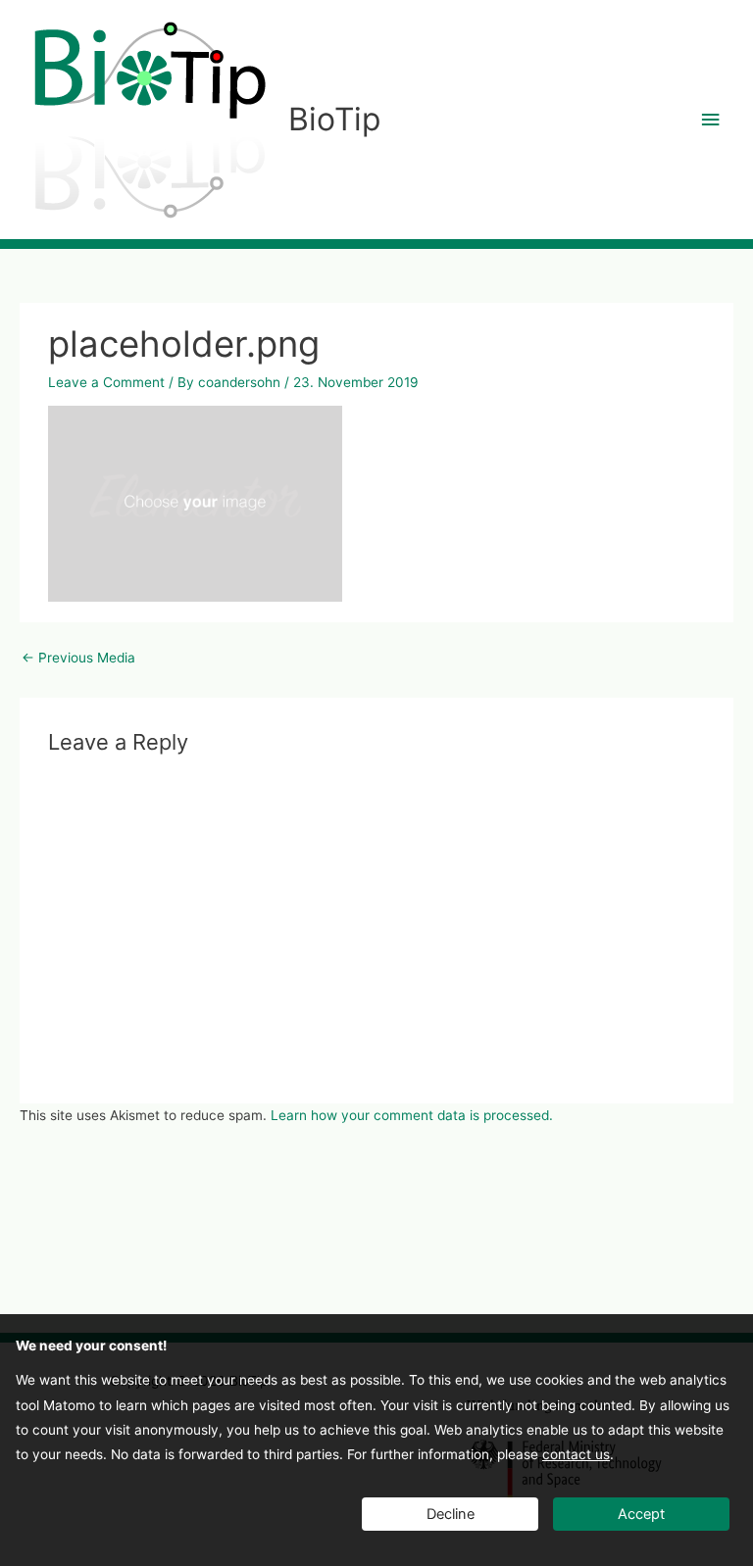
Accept (641, 1514)
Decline (451, 1514)
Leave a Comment (106, 382)
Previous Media (78, 657)
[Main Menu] (710, 120)
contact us (576, 1454)
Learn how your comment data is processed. (412, 1115)
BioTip (334, 119)
